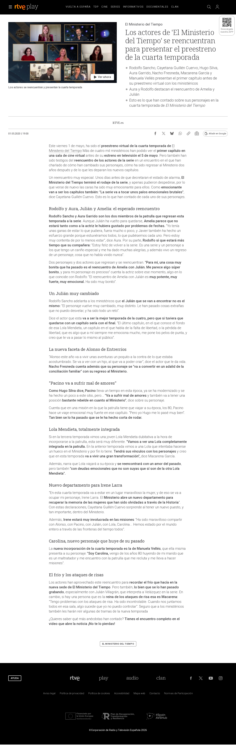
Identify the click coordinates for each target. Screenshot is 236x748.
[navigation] (122, 6)
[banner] (31, 7)
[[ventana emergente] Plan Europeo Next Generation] (79, 720)
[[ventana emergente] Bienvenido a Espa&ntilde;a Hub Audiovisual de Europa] (156, 720)
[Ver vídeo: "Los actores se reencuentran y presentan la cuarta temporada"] (62, 68)
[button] (10, 7)
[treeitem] (78, 7)
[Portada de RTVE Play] (27, 7)
